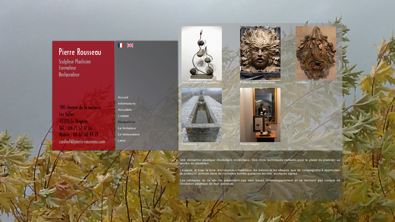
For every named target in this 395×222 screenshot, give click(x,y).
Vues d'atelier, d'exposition (200, 82)
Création (302, 82)
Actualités (125, 109)
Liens (122, 140)
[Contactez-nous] (83, 149)
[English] (130, 45)
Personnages (249, 144)
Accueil (123, 97)
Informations (126, 103)
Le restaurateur (129, 134)
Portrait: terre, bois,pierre (257, 82)
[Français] (121, 45)
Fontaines (188, 144)
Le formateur (127, 128)
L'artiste (123, 115)
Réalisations (126, 122)
